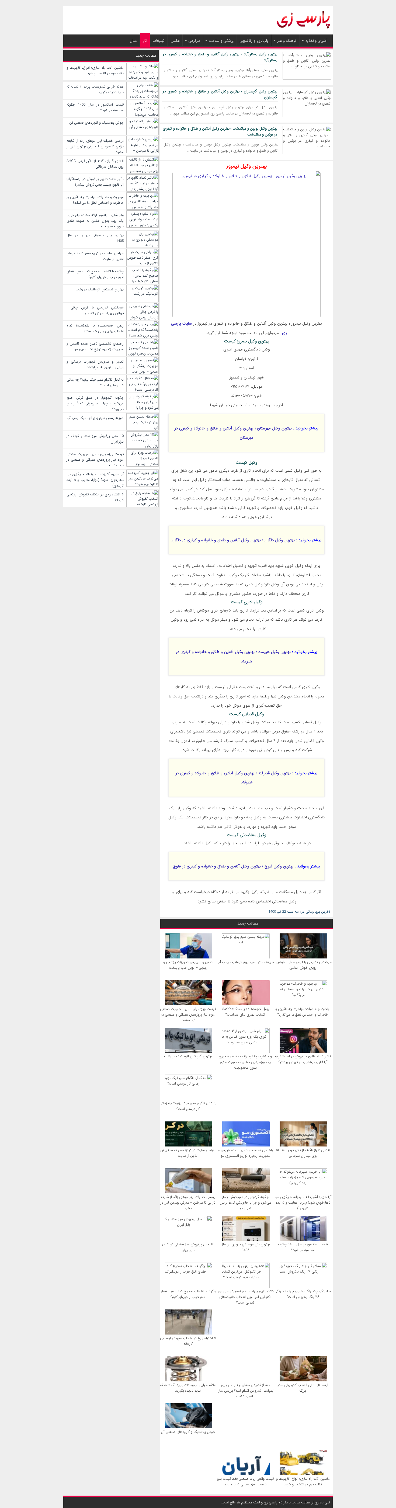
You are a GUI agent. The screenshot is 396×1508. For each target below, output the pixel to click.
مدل (133, 40)
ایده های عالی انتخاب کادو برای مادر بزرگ (303, 1388)
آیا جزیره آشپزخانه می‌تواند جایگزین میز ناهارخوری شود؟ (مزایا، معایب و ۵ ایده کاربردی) (303, 1202)
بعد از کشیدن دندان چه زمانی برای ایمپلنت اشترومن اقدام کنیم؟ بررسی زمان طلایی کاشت (245, 1390)
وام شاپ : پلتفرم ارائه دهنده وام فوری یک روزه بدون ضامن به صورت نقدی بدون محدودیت (245, 1062)
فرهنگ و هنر (287, 41)
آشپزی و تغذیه (316, 41)
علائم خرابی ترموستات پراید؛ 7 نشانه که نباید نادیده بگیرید (188, 1388)
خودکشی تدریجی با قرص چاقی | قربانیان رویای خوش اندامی (303, 965)
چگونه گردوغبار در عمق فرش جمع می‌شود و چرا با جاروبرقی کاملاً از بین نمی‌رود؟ (245, 1202)
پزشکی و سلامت (221, 41)
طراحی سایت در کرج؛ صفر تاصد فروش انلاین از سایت (188, 1153)
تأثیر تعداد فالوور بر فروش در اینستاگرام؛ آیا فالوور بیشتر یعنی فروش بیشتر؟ (303, 1059)
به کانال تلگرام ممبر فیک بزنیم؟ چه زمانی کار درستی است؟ (187, 1106)
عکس (175, 40)
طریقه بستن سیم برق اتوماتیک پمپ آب (245, 962)
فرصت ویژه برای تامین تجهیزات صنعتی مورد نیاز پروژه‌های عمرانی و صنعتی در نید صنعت (188, 1014)
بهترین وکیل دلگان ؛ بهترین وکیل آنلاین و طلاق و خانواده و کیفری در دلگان (233, 540)
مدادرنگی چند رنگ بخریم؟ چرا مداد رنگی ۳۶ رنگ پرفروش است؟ (303, 1294)
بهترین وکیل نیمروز (246, 166)
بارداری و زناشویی (253, 40)
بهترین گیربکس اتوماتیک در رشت (188, 1056)
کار (145, 40)
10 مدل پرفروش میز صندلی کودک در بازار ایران (188, 1247)
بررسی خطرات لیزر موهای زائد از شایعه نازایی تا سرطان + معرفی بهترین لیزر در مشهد (188, 1202)
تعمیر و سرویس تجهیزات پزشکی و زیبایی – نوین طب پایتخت (188, 965)
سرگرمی (194, 41)
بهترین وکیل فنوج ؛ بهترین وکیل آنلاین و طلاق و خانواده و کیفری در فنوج (233, 866)
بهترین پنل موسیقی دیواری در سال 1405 (245, 1247)
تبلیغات (158, 40)
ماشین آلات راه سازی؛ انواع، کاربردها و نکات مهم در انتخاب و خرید (303, 1481)
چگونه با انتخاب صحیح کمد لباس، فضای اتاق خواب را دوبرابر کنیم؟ (187, 1294)
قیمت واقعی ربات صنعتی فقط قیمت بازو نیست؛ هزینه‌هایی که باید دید (245, 1481)
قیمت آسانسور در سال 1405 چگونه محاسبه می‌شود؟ (303, 1247)
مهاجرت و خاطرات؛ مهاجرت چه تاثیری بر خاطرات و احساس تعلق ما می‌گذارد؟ (303, 1011)
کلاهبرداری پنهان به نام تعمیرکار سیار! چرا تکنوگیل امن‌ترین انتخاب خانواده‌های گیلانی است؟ (245, 1296)
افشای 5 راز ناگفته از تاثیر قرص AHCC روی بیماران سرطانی (303, 1153)
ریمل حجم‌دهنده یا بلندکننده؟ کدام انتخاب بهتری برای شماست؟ (245, 1011)
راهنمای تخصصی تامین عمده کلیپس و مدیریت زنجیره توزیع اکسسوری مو (245, 1153)
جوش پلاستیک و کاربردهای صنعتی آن (188, 1432)
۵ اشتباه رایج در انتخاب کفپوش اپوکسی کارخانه (188, 1341)
